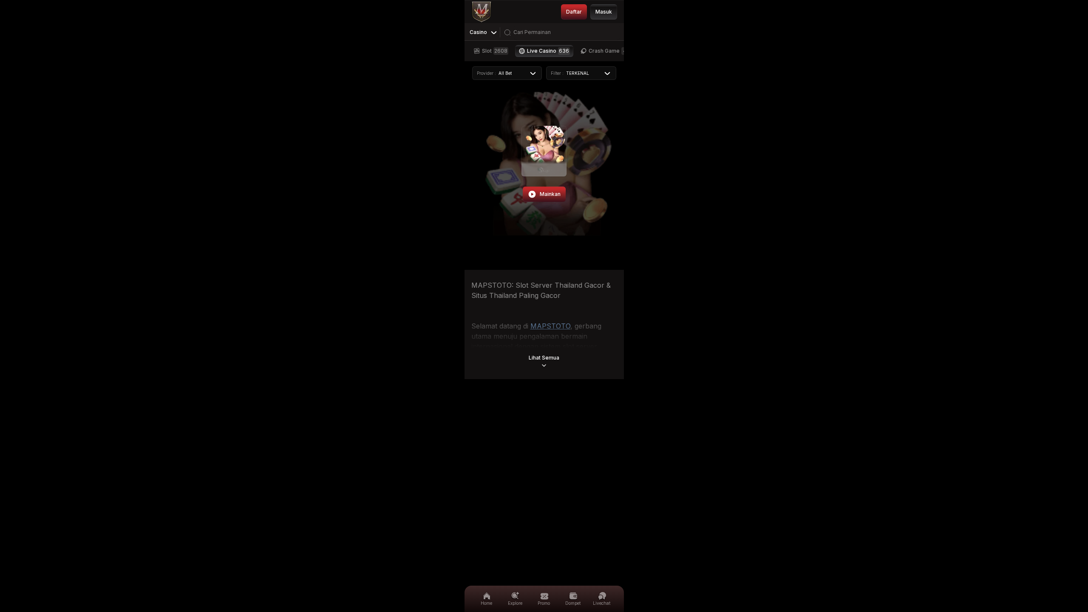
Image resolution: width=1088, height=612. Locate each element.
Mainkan (550, 194)
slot (494, 51)
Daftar (574, 11)
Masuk (603, 11)
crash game (607, 51)
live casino (548, 51)
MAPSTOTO (550, 326)
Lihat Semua (544, 357)
